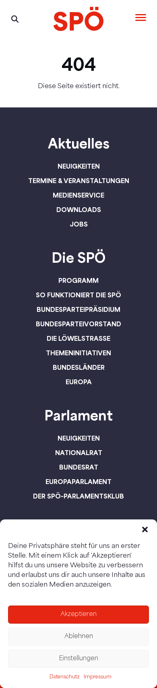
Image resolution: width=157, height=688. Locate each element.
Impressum (98, 677)
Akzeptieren (78, 615)
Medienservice (78, 195)
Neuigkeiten (79, 166)
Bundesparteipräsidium (78, 309)
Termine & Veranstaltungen (78, 181)
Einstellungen (78, 659)
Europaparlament (78, 482)
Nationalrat (78, 453)
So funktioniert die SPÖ (78, 295)
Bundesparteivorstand (78, 324)
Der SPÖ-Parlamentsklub (78, 496)
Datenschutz (65, 677)
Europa (79, 382)
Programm (78, 280)
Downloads (78, 210)
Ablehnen (78, 637)
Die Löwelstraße (78, 338)
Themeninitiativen (78, 353)
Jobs (79, 224)
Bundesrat (78, 467)
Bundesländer (79, 367)
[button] (145, 529)
